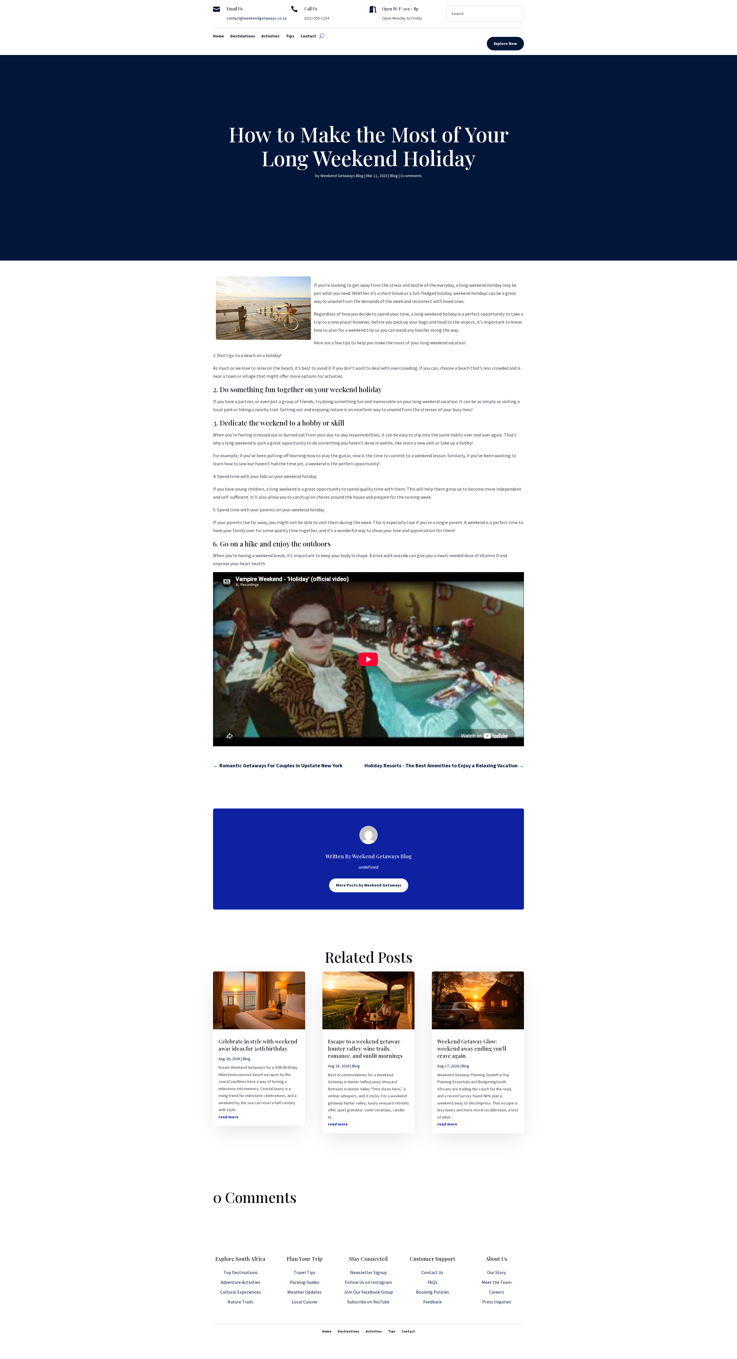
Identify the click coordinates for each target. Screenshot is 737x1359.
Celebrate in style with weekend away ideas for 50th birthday (258, 1045)
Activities (270, 36)
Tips (290, 36)
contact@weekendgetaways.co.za (256, 18)
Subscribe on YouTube (368, 1302)
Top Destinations (240, 1272)
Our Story (496, 1272)
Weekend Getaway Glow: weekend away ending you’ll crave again (471, 1048)
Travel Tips (305, 1272)
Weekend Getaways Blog (342, 175)
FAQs (432, 1282)
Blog (394, 175)
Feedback (432, 1302)
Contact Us (432, 1272)
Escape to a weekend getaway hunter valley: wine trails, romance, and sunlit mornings (365, 1048)
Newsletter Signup (368, 1272)
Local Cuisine (304, 1302)
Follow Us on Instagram (368, 1282)
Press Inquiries (496, 1302)
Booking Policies (432, 1292)
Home (218, 36)
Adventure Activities (240, 1282)
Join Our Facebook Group (368, 1292)
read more (228, 1116)
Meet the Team (497, 1282)
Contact (308, 36)
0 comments (411, 175)
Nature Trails (240, 1302)
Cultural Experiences (240, 1292)
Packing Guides (304, 1282)
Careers (496, 1292)
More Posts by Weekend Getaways (368, 885)
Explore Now (505, 43)
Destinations (242, 36)
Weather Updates (304, 1292)
